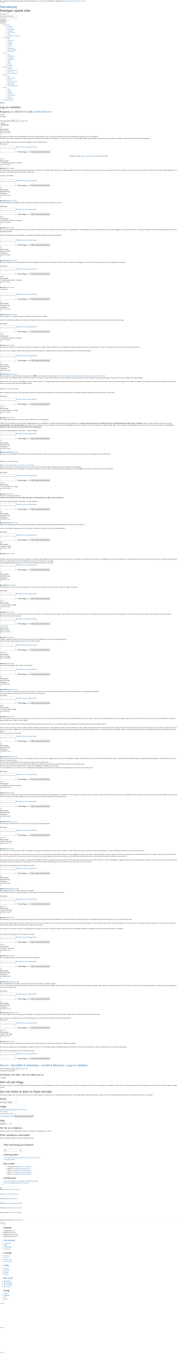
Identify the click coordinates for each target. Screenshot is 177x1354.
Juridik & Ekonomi (42, 111)
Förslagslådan (11, 29)
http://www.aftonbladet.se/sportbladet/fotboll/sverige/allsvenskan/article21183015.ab (81, 376)
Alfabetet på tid (11, 78)
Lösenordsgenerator (12, 86)
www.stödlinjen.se (18, 1220)
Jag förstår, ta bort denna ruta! (76, 1)
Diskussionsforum (8, 67)
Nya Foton (7, 1270)
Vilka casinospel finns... (24, 1168)
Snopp (2, 159)
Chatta (6, 1299)
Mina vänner (7, 1286)
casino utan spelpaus (15, 1212)
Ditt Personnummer (12, 81)
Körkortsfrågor (10, 84)
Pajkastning (10, 98)
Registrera (7, 1295)
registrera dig (93, 156)
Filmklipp (9, 42)
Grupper (6, 1274)
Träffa (5, 87)
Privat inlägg (22, 152)
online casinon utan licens (14, 1208)
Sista (26, 121)
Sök (5, 1297)
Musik (8, 62)
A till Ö (9, 46)
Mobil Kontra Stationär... (25, 1174)
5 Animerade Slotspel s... (25, 1172)
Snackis (9, 90)
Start (8, 39)
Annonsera (10, 28)
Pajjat (5, 53)
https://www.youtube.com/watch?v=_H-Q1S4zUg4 (19, 465)
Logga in (83, 156)
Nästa (23, 121)
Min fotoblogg (8, 1283)
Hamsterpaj (6, 24)
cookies (42, 1)
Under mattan (8, 1261)
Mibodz (2, 601)
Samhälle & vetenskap (25, 1065)
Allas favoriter (10, 51)
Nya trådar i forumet (12, 70)
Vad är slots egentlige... (25, 1166)
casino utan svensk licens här (13, 1203)
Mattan (5, 75)
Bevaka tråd (5, 125)
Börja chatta (34, 1181)
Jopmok (2, 944)
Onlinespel (10, 43)
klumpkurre (3, 652)
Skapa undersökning (12, 73)
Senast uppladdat (11, 50)
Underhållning (7, 37)
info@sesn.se (105, 1302)
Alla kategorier (11, 56)
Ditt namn (9, 79)
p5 (12, 111)
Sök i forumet (10, 71)
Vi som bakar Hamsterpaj (13, 35)
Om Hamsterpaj (11, 32)
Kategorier (10, 45)
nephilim (2, 406)
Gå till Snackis (24, 1183)
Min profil (8, 1278)
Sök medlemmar (11, 95)
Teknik (9, 60)
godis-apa (3, 837)
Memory (9, 97)
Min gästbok (7, 1281)
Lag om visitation (77, 1065)
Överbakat (10, 65)
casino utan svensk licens (12, 1189)
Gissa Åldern (10, 93)
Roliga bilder (10, 40)
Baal (1, 542)
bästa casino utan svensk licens (9, 1194)
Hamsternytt (10, 31)
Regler (9, 34)
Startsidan (9, 26)
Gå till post (10, 168)
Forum (4, 1065)
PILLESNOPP (4, 626)
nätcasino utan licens (11, 1198)
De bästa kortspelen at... (25, 1170)
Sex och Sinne (8, 1259)
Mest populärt (10, 48)
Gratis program (11, 82)
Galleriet (9, 92)
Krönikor (9, 64)
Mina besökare (8, 1285)
